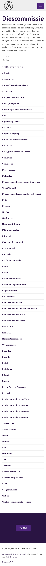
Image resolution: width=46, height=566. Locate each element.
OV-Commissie (9, 344)
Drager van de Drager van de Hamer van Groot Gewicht (21, 185)
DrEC (4, 200)
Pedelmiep (7, 369)
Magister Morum (10, 290)
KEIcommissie (9, 248)
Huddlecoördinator (11, 224)
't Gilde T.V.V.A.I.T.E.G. (12, 67)
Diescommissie (9, 169)
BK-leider (6, 127)
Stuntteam (7, 453)
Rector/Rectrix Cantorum (14, 387)
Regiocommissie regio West (15, 411)
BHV (4, 115)
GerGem (6, 212)
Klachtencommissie (11, 260)
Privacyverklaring (8, 562)
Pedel (5, 363)
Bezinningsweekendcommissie (17, 109)
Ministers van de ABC (12, 302)
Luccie (5, 272)
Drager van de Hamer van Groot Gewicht (21, 193)
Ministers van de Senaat (13, 320)
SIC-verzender (9, 429)
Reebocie (6, 393)
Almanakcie (7, 79)
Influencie (7, 236)
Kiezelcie (6, 254)
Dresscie (6, 206)
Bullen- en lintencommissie (15, 139)
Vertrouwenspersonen (12, 477)
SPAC (4, 447)
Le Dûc (5, 266)
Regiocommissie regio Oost (15, 405)
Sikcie (5, 435)
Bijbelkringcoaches (11, 121)
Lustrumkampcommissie (14, 284)
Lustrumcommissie (11, 278)
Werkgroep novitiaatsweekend (16, 501)
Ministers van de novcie (13, 314)
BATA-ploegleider (11, 103)
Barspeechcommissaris (13, 97)
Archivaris (7, 91)
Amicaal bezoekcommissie (15, 85)
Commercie (7, 163)
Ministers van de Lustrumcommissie (19, 308)
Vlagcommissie (9, 489)
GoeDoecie (7, 218)
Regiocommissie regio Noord (16, 399)
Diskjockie (7, 175)
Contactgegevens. (11, 557)
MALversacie (8, 296)
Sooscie (5, 441)
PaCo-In (6, 357)
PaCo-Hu (6, 350)
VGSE (4, 483)
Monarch (6, 332)
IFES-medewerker (10, 230)
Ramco (5, 381)
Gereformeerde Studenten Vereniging (14, 554)
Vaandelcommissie (11, 471)
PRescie (6, 375)
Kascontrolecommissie (13, 242)
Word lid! (23, 528)
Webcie (5, 495)
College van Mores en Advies (16, 151)
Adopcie (6, 73)
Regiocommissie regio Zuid (15, 417)
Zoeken (5, 56)
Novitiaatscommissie (12, 338)
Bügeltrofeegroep (10, 133)
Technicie (6, 465)
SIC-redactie (8, 423)
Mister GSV (7, 326)
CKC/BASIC (7, 145)
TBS (4, 459)
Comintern (7, 157)
